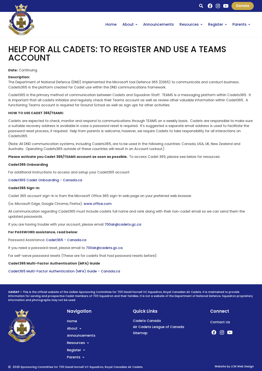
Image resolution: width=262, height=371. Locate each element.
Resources (189, 24)
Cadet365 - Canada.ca (66, 240)
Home (111, 24)
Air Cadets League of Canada (158, 327)
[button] (201, 6)
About (128, 24)
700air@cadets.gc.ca (123, 224)
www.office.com (98, 203)
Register (215, 24)
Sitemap (140, 333)
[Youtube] (226, 6)
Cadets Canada (147, 320)
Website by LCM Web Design (234, 366)
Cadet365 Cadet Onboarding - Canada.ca (45, 180)
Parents (239, 24)
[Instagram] (218, 6)
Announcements (158, 24)
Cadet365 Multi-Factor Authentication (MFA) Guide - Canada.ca (64, 271)
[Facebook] (210, 6)
